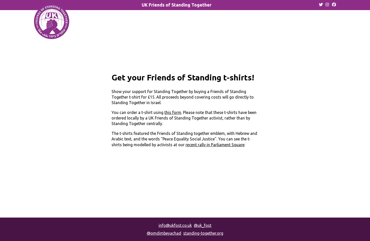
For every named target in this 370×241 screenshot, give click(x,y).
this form (172, 112)
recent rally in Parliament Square (215, 144)
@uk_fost (202, 225)
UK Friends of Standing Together (176, 4)
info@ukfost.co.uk (175, 225)
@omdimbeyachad (164, 233)
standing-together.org (203, 233)
